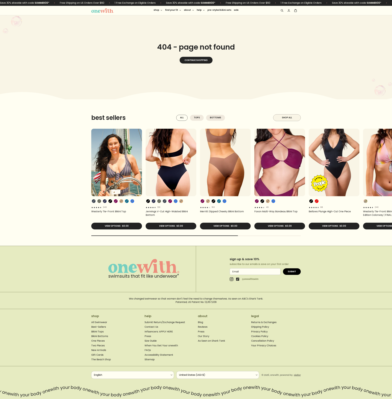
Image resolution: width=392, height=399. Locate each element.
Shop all (287, 117)
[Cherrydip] (316, 201)
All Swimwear (99, 322)
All (182, 117)
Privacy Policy (259, 331)
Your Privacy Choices (263, 345)
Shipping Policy (260, 327)
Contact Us (151, 327)
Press (148, 336)
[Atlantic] (105, 201)
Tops (197, 117)
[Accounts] (288, 10)
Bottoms (215, 117)
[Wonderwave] (365, 201)
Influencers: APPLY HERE (159, 331)
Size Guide (151, 341)
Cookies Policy (259, 336)
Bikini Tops (97, 331)
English (98, 375)
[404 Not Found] (106, 10)
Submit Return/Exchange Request (165, 322)
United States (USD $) (192, 375)
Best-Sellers (98, 327)
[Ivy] (99, 201)
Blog (200, 322)
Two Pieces (98, 345)
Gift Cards (97, 355)
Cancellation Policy (262, 341)
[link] (116, 211)
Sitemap (150, 359)
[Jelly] (132, 201)
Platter (297, 375)
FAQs (148, 350)
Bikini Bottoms (99, 336)
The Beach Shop (101, 359)
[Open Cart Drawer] (295, 10)
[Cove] (121, 201)
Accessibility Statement (159, 355)
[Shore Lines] (94, 201)
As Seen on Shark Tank (211, 341)
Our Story (203, 336)
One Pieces (98, 341)
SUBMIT (292, 271)
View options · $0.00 (117, 225)
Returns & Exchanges (264, 322)
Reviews (202, 327)
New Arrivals (98, 350)
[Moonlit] (127, 201)
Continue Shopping (196, 60)
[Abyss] (110, 201)
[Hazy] (116, 201)
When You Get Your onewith (161, 345)
